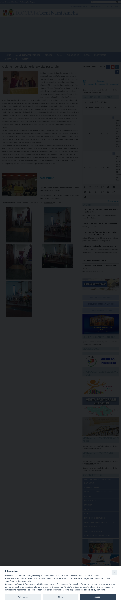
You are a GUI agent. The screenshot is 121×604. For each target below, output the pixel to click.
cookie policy (90, 590)
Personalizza (23, 597)
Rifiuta (60, 597)
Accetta (98, 597)
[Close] (114, 572)
